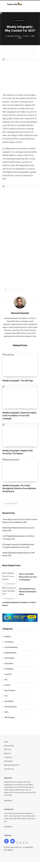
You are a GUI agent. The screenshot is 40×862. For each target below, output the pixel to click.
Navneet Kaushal (14, 36)
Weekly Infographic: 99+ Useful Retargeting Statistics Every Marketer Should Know (19, 488)
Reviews (7, 685)
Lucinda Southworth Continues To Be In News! (19, 603)
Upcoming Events (10, 707)
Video (6, 712)
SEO (5, 696)
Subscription (8, 761)
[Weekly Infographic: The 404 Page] (20, 364)
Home (6, 742)
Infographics (20, 21)
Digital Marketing (10, 653)
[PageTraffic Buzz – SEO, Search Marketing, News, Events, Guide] (15, 4)
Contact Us (8, 757)
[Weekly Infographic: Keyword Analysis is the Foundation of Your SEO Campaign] (20, 397)
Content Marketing (11, 647)
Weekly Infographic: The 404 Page (17, 380)
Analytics (7, 636)
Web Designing (9, 717)
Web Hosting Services (11, 765)
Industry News (9, 658)
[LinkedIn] (26, 52)
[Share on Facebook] (8, 52)
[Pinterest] (20, 52)
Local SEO (7, 674)
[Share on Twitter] (14, 52)
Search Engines (9, 690)
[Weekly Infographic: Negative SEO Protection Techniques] (20, 434)
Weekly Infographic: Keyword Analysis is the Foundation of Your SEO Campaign (19, 415)
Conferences (9, 642)
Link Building (8, 669)
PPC (5, 680)
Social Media (8, 701)
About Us (7, 753)
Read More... (8, 800)
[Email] (32, 52)
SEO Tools (7, 749)
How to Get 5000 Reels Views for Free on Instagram (28, 577)
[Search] (35, 4)
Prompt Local (8, 769)
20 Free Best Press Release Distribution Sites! (27, 592)
